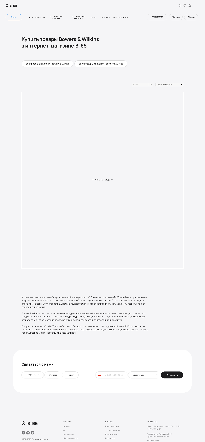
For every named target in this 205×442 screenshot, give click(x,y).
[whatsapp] (32, 432)
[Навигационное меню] (197, 5)
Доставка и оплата (70, 438)
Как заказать (68, 434)
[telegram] (28, 432)
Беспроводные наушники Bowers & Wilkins (101, 63)
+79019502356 (153, 440)
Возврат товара (111, 434)
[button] (180, 5)
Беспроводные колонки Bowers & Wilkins (47, 63)
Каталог (66, 426)
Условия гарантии (112, 430)
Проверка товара (112, 426)
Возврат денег (111, 438)
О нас (65, 430)
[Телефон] (23, 432)
